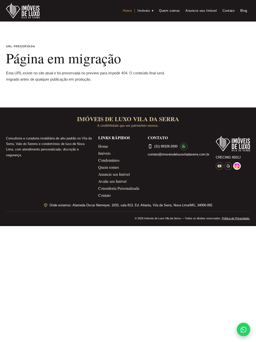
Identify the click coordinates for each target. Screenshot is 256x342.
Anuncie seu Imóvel (201, 11)
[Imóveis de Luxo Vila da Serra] (23, 11)
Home (127, 11)
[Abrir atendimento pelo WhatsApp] (243, 329)
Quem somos (169, 11)
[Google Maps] (228, 166)
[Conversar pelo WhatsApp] (184, 146)
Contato (228, 11)
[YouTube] (219, 166)
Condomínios (109, 160)
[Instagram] (237, 166)
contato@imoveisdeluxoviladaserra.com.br (178, 154)
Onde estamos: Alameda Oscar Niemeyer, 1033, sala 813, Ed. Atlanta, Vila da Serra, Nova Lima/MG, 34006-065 (131, 205)
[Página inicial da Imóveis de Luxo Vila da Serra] (233, 143)
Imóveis (146, 11)
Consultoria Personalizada (118, 188)
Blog (243, 11)
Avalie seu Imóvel (112, 181)
